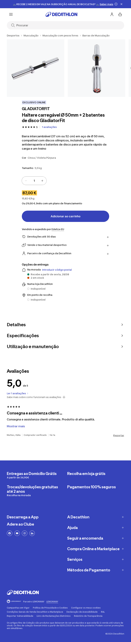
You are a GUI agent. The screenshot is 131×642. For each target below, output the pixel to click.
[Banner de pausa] (116, 4)
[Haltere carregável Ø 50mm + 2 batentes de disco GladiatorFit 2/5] (96, 68)
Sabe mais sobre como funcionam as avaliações (34, 397)
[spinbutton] (34, 180)
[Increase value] (42, 181)
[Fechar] (121, 4)
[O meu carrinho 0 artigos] (120, 14)
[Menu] (11, 14)
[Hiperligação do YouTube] (17, 533)
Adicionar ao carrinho (66, 216)
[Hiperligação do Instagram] (24, 533)
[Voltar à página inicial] (61, 14)
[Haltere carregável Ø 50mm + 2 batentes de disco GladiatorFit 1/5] (35, 68)
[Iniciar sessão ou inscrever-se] (112, 14)
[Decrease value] (26, 181)
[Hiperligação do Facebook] (9, 533)
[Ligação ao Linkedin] (32, 533)
